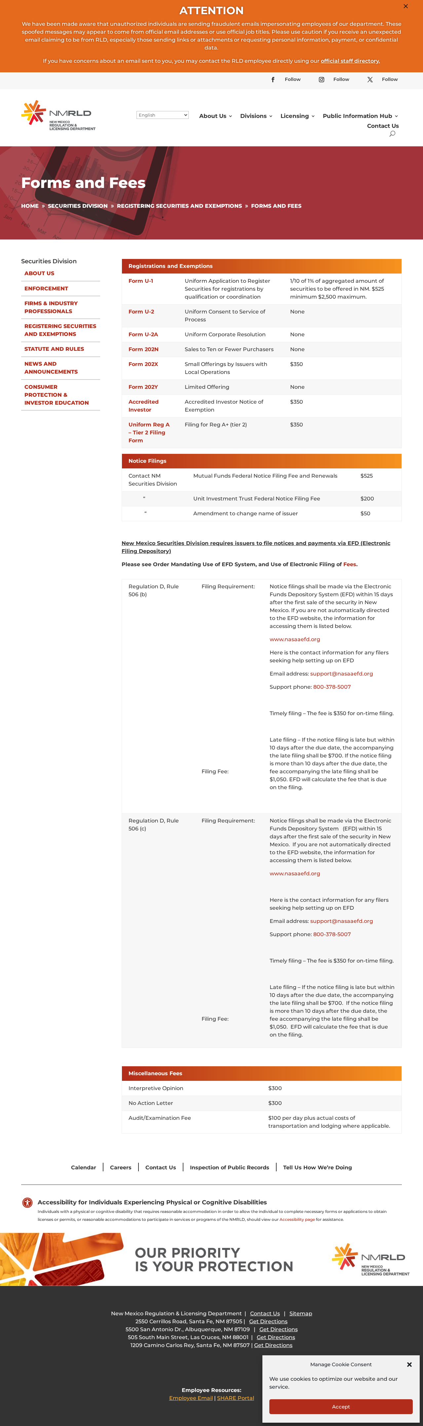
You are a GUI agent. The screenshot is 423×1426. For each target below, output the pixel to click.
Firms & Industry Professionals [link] (51, 307)
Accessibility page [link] (297, 1219)
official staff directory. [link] (350, 61)
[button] (409, 1364)
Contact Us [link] (383, 126)
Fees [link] (349, 564)
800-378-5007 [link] (332, 687)
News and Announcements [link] (51, 368)
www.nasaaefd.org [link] (295, 639)
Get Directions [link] (268, 1321)
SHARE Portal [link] (235, 1398)
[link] (273, 79)
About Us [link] (212, 116)
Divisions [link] (253, 116)
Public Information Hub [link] (357, 116)
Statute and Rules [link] (54, 349)
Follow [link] (293, 79)
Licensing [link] (295, 116)
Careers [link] (121, 1167)
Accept (341, 1407)
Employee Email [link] (191, 1398)
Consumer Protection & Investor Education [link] (56, 395)
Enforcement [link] (46, 288)
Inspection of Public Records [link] (229, 1167)
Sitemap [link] (300, 1313)
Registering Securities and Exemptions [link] (60, 330)
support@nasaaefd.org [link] (341, 674)
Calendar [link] (83, 1167)
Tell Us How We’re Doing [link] (317, 1167)
